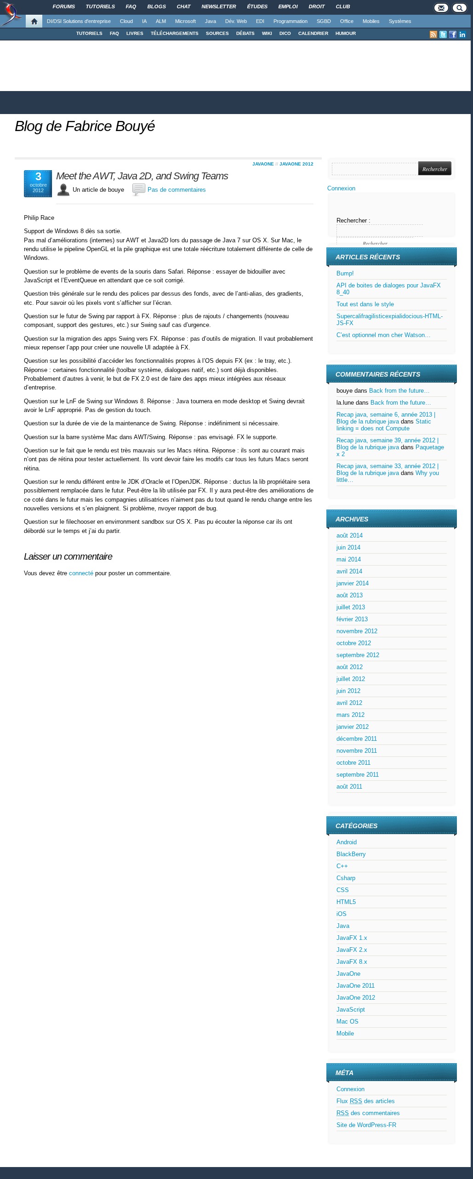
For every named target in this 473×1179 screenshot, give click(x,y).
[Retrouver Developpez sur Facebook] (452, 34)
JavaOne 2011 (355, 985)
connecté (82, 573)
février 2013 (352, 619)
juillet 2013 (350, 607)
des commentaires (368, 1113)
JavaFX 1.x (351, 937)
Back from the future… (399, 390)
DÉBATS (245, 33)
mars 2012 (350, 714)
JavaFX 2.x (351, 949)
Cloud (126, 21)
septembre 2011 (357, 774)
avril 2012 (349, 702)
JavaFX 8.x (351, 961)
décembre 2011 (356, 738)
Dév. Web (236, 21)
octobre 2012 (353, 643)
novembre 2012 (356, 631)
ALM (161, 21)
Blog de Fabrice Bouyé (85, 126)
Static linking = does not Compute (383, 425)
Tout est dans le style (365, 304)
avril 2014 (349, 571)
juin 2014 (348, 547)
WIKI (267, 33)
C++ (342, 866)
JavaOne (263, 163)
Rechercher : (353, 220)
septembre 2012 (357, 655)
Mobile (345, 1033)
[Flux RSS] (433, 34)
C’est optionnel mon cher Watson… (383, 335)
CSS (342, 890)
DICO (285, 33)
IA (144, 21)
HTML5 (346, 902)
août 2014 (349, 535)
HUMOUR (346, 33)
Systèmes (400, 21)
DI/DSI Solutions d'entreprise (79, 21)
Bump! (345, 273)
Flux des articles (365, 1101)
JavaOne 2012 (296, 163)
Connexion (341, 188)
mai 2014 (348, 559)
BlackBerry (351, 854)
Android (346, 842)
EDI (260, 21)
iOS (341, 913)
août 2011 (349, 786)
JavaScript (350, 1009)
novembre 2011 (356, 750)
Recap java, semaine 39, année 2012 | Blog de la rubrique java (387, 444)
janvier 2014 (352, 583)
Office (346, 21)
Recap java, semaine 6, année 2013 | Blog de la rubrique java (385, 418)
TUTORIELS (89, 33)
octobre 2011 (353, 762)
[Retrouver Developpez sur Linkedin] (462, 34)
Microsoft (185, 21)
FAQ (114, 33)
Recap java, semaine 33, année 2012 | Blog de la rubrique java (387, 469)
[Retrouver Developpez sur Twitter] (443, 34)
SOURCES (217, 33)
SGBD (324, 21)
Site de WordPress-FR (366, 1125)
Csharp (345, 878)
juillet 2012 (350, 678)
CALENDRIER (313, 33)
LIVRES (134, 33)
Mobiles (371, 21)
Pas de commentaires (177, 189)
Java (210, 21)
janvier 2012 (352, 726)
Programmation (291, 21)
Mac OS (347, 1021)
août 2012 (349, 667)
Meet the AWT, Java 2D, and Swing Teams (142, 176)
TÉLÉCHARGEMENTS (175, 33)
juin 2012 (348, 690)
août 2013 (349, 595)
